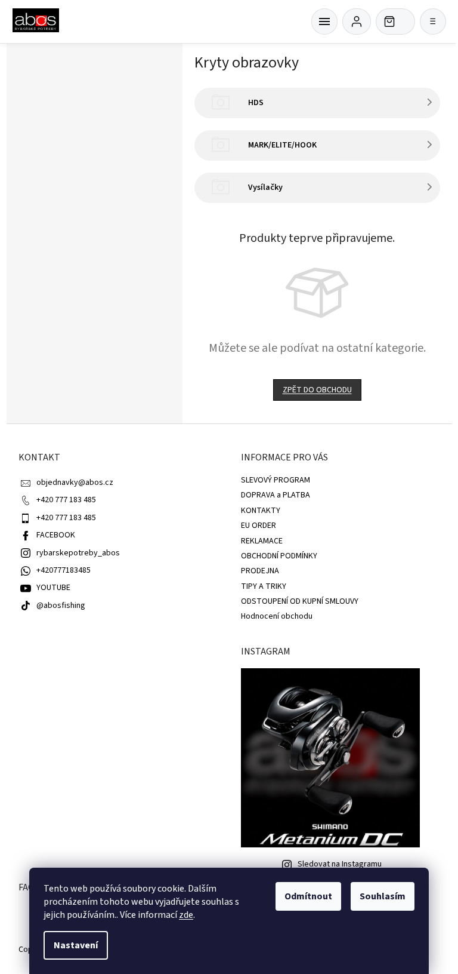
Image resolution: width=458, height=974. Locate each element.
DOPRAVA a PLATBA (275, 495)
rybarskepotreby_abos (78, 553)
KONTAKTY (260, 511)
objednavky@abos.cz (74, 482)
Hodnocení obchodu (276, 616)
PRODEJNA (260, 571)
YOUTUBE (53, 588)
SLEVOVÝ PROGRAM (275, 480)
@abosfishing (60, 606)
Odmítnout (308, 896)
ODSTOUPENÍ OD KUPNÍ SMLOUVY (299, 601)
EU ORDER (258, 525)
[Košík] (324, 21)
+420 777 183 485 (66, 500)
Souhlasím (383, 896)
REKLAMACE (262, 541)
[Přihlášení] (356, 21)
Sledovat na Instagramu (340, 864)
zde (186, 914)
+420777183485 (63, 570)
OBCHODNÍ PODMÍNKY (279, 556)
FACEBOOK (55, 535)
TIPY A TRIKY (263, 586)
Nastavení (76, 945)
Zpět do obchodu (317, 390)
